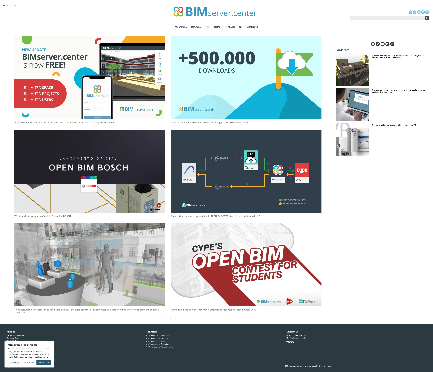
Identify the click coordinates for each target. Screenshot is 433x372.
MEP (208, 27)
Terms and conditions (15, 335)
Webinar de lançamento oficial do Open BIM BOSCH (42, 216)
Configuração (14, 363)
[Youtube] (383, 44)
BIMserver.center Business (157, 338)
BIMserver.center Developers (158, 335)
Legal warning (12, 340)
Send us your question (297, 335)
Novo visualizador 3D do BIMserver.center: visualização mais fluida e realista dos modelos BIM (398, 56)
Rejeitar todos (29, 363)
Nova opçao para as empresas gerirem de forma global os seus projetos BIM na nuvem (399, 91)
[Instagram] (392, 44)
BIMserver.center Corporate (158, 341)
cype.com (327, 366)
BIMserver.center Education (158, 344)
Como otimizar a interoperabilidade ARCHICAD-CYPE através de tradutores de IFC (215, 216)
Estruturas (196, 27)
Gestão (217, 27)
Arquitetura (181, 27)
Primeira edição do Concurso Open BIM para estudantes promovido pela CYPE (213, 309)
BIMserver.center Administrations (160, 347)
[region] (29, 354)
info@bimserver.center (297, 338)
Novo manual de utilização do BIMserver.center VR (394, 125)
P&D (241, 27)
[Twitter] (378, 44)
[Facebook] (373, 44)
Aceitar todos (44, 363)
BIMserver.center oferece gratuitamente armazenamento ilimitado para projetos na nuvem (64, 122)
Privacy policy (12, 338)
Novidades (230, 27)
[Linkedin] (387, 44)
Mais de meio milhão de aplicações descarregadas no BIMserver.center (210, 122)
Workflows (252, 27)
